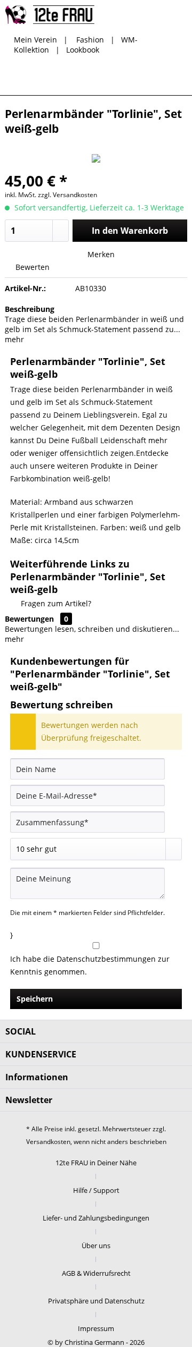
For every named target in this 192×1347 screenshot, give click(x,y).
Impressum (96, 1328)
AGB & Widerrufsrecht (96, 1273)
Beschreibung (29, 309)
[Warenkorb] (175, 79)
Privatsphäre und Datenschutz (96, 1301)
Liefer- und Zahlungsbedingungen (96, 1218)
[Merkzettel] (122, 79)
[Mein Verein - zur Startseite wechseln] (49, 14)
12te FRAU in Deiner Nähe (96, 1162)
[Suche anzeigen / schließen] (96, 79)
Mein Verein (35, 40)
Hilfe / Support (96, 1190)
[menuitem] (96, 79)
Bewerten (31, 267)
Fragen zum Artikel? (55, 603)
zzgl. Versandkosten (67, 194)
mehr (14, 339)
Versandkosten (48, 1141)
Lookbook (82, 50)
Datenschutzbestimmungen (106, 959)
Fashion (90, 40)
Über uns (96, 1245)
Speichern (35, 999)
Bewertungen (29, 619)
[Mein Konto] (148, 79)
